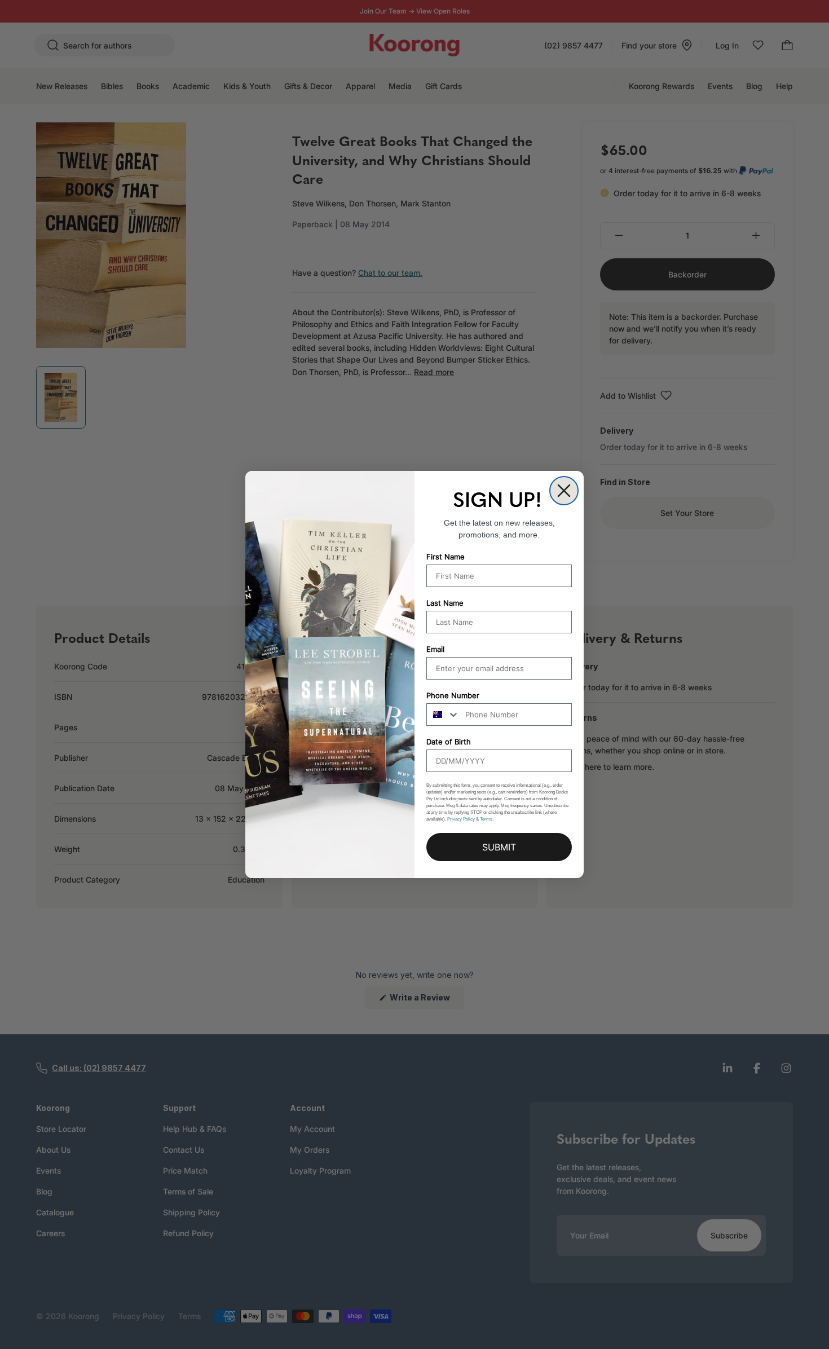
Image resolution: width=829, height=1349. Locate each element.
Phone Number (452, 695)
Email (435, 649)
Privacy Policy (461, 819)
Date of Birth (448, 741)
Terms (486, 819)
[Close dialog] (564, 491)
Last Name (445, 602)
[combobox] (443, 714)
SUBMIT (499, 847)
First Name (445, 556)
